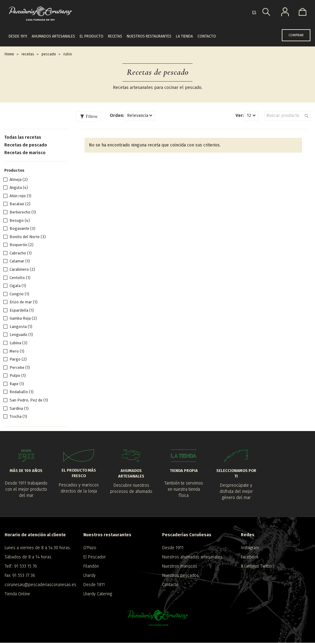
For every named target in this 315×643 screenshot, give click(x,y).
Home (9, 54)
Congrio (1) (19, 294)
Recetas (115, 36)
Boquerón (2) (22, 244)
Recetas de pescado (25, 145)
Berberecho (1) (23, 212)
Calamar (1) (20, 261)
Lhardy (89, 575)
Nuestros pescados (180, 575)
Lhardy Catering (97, 594)
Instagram (250, 547)
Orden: (117, 115)
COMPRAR (296, 35)
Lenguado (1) (21, 334)
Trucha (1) (18, 416)
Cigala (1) (18, 285)
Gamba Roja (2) (23, 318)
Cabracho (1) (21, 253)
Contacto (206, 36)
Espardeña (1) (22, 310)
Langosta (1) (21, 326)
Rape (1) (17, 383)
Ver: (240, 115)
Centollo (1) (20, 277)
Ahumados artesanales (53, 36)
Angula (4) (19, 187)
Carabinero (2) (22, 269)
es (254, 12)
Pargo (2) (18, 359)
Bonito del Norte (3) (28, 236)
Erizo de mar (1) (24, 302)
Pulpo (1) (18, 375)
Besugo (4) (20, 220)
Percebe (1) (20, 367)
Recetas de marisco (25, 152)
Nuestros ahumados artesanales (192, 557)
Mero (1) (17, 351)
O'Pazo (89, 547)
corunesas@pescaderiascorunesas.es (39, 584)
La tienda (184, 36)
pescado (49, 54)
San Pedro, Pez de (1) (29, 400)
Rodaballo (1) (22, 391)
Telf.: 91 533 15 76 (21, 566)
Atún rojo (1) (20, 196)
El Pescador (94, 557)
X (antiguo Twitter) (257, 566)
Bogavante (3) (22, 228)
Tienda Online (17, 594)
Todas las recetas (22, 137)
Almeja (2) (19, 179)
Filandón (91, 566)
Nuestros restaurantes (149, 36)
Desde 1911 (18, 36)
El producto (91, 36)
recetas (28, 54)
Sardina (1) (19, 408)
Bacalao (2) (20, 204)
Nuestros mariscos (179, 566)
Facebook (249, 557)
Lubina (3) (18, 343)
